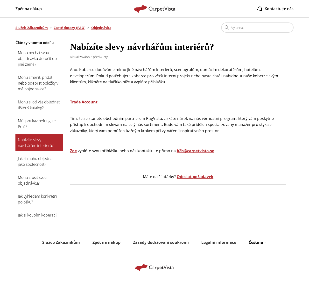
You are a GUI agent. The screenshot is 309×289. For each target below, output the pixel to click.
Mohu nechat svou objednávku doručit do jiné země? (37, 58)
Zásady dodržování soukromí (161, 242)
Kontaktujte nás (279, 8)
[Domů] (155, 9)
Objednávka (101, 27)
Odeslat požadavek (195, 176)
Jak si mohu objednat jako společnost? (36, 161)
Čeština (256, 242)
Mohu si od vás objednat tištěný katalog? (39, 104)
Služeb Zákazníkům (31, 27)
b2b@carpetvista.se (195, 150)
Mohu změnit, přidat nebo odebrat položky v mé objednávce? (38, 83)
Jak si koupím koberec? (37, 215)
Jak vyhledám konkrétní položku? (37, 199)
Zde (73, 150)
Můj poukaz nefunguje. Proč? (37, 123)
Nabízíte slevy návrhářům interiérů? (36, 142)
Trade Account (84, 102)
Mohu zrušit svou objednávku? (32, 180)
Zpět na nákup (28, 8)
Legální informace (218, 242)
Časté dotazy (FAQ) (69, 27)
